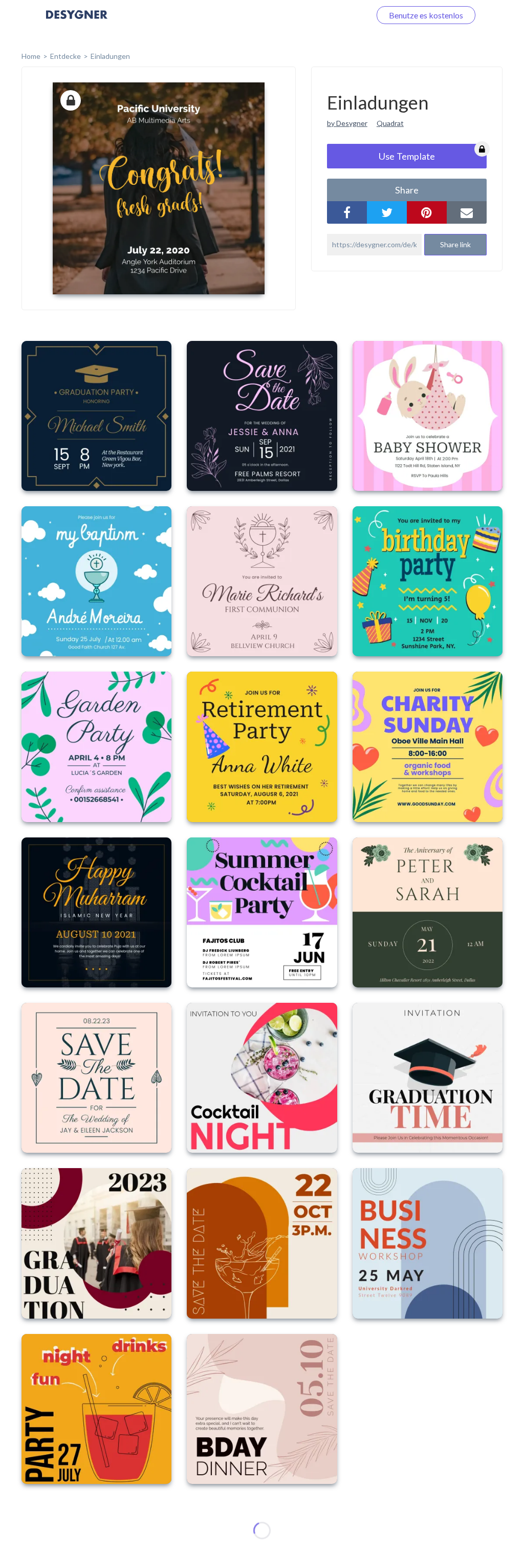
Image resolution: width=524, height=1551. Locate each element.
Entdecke (65, 56)
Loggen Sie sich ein (325, 15)
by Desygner (347, 123)
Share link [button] (455, 244)
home (30, 56)
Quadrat (390, 123)
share (407, 190)
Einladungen (110, 56)
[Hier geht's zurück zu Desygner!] (76, 22)
